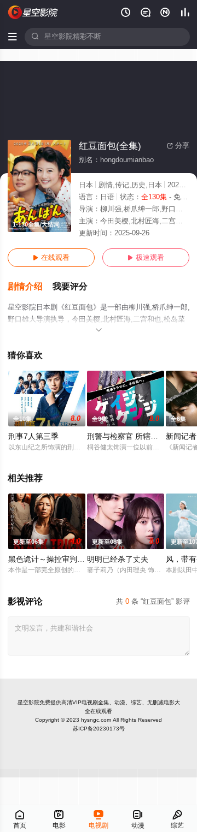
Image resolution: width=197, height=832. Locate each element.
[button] (30, 287)
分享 (178, 146)
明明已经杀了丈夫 (117, 559)
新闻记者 (181, 436)
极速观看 (146, 258)
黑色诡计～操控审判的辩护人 (58, 559)
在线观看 (51, 258)
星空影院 (28, 702)
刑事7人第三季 (33, 436)
